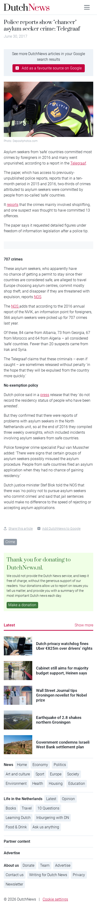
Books (11, 808)
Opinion (68, 799)
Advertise (62, 865)
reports (12, 204)
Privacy (79, 875)
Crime (10, 542)
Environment (16, 783)
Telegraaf (78, 163)
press (44, 395)
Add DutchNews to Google (61, 528)
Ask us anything (45, 827)
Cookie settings (55, 899)
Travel (27, 808)
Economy (40, 764)
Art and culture (18, 774)
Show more (84, 625)
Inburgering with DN (52, 817)
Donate (28, 865)
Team (44, 865)
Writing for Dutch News (48, 875)
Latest (9, 625)
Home (22, 764)
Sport (40, 774)
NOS (37, 297)
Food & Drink (16, 827)
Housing (56, 783)
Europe (55, 774)
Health (37, 783)
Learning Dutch (18, 817)
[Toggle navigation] (87, 7)
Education (76, 783)
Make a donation (22, 605)
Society (73, 774)
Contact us (15, 875)
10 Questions (48, 808)
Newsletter (14, 884)
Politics (60, 764)
